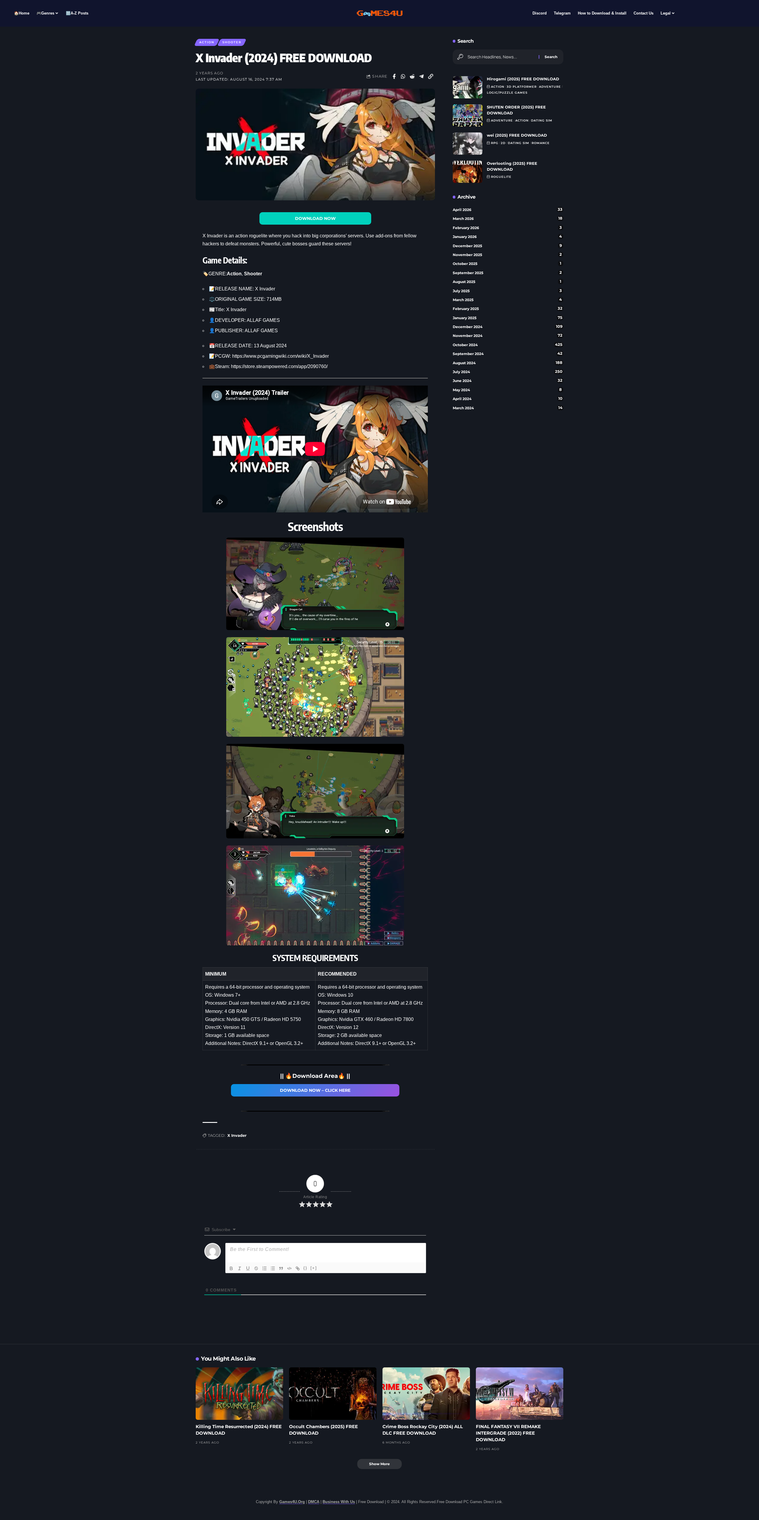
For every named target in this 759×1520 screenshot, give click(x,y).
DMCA (313, 1502)
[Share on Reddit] (412, 76)
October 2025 (507, 263)
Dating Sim (541, 120)
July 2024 (507, 371)
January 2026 (507, 236)
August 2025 (507, 281)
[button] (431, 76)
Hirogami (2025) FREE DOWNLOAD (523, 78)
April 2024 (507, 398)
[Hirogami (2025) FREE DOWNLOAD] (467, 87)
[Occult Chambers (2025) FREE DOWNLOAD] (333, 1393)
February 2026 (507, 227)
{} (305, 1268)
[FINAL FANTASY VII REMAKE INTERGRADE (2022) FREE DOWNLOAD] (519, 1393)
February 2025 (507, 308)
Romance (541, 143)
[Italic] (239, 1268)
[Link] (298, 1268)
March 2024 (507, 407)
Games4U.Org (292, 1502)
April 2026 (507, 209)
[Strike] (256, 1268)
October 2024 (507, 344)
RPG (494, 143)
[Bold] (231, 1268)
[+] (313, 1268)
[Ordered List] (264, 1268)
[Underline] (248, 1268)
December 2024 (507, 326)
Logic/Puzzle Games (507, 93)
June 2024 (507, 380)
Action (206, 42)
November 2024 (507, 335)
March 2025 (507, 299)
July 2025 (507, 290)
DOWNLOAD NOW (315, 218)
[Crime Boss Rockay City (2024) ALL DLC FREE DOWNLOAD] (426, 1393)
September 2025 (507, 272)
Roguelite (501, 177)
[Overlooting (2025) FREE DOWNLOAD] (467, 172)
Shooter (231, 42)
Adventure (550, 87)
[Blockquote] (281, 1268)
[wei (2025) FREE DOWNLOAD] (467, 143)
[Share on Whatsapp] (403, 76)
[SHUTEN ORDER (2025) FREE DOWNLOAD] (467, 115)
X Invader (237, 1135)
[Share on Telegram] (421, 76)
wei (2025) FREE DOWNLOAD (517, 135)
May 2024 (507, 389)
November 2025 (507, 254)
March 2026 (507, 218)
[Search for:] (501, 56)
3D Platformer (522, 87)
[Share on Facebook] (394, 76)
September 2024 (507, 353)
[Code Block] (289, 1268)
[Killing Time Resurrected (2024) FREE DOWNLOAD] (239, 1393)
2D (503, 143)
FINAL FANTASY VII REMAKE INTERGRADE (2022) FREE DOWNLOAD (508, 1433)
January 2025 (507, 317)
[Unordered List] (273, 1268)
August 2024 (507, 362)
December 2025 (507, 245)
